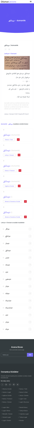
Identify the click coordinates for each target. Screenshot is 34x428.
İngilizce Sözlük (9, 186)
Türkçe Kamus (23, 410)
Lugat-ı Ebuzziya (24, 402)
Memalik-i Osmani (7, 414)
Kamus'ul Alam (23, 392)
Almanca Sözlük (7, 389)
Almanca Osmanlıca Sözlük (12, 201)
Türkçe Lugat (23, 417)
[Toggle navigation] (31, 2)
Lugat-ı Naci (5, 407)
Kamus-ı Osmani (7, 402)
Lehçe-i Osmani (10, 54)
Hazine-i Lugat (6, 392)
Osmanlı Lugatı (6, 417)
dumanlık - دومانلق (7, 124)
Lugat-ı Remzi (6, 410)
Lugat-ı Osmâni (6, 420)
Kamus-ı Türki (9, 139)
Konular (21, 420)
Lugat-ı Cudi (22, 398)
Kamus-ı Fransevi (10, 170)
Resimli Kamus (23, 407)
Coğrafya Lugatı (24, 414)
